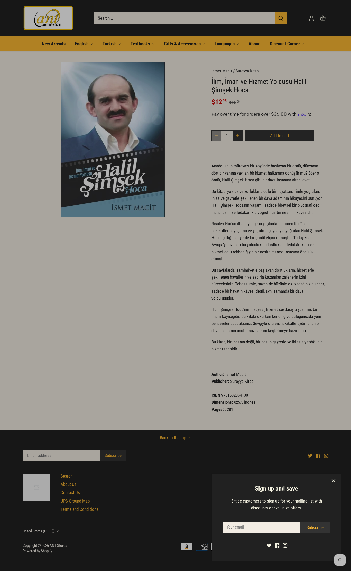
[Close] (333, 481)
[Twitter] (269, 545)
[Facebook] (277, 545)
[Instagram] (285, 545)
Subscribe (315, 527)
